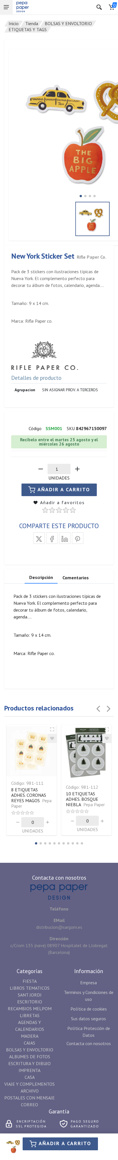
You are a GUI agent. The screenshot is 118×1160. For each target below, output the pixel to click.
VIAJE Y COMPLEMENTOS (29, 1084)
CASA (30, 1077)
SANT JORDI (30, 995)
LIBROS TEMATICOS (30, 988)
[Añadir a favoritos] (52, 738)
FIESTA (30, 981)
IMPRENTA (29, 1070)
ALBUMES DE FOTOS (29, 1056)
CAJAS (29, 1043)
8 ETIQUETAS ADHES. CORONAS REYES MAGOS (31, 798)
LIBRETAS (30, 1015)
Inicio (14, 23)
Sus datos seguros (88, 1018)
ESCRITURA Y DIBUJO (29, 1063)
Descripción (41, 577)
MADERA (29, 1036)
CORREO (29, 1104)
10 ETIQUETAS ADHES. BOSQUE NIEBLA (85, 799)
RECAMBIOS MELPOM (30, 1008)
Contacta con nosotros (88, 1043)
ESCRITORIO (29, 1002)
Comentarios (75, 577)
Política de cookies (88, 1009)
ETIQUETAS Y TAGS (28, 29)
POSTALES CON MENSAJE (29, 1098)
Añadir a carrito (65, 1143)
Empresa (88, 982)
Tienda (31, 23)
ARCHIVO (30, 1091)
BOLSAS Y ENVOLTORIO (68, 23)
